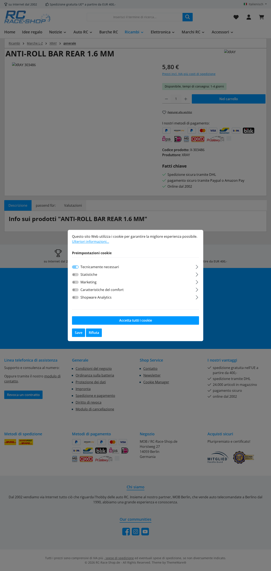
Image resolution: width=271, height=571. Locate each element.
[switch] (75, 274)
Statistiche (88, 274)
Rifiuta (94, 333)
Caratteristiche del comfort (102, 290)
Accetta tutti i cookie (135, 320)
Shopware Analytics (96, 297)
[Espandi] (197, 266)
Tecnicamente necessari (99, 267)
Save (78, 333)
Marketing (88, 282)
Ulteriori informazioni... (90, 241)
